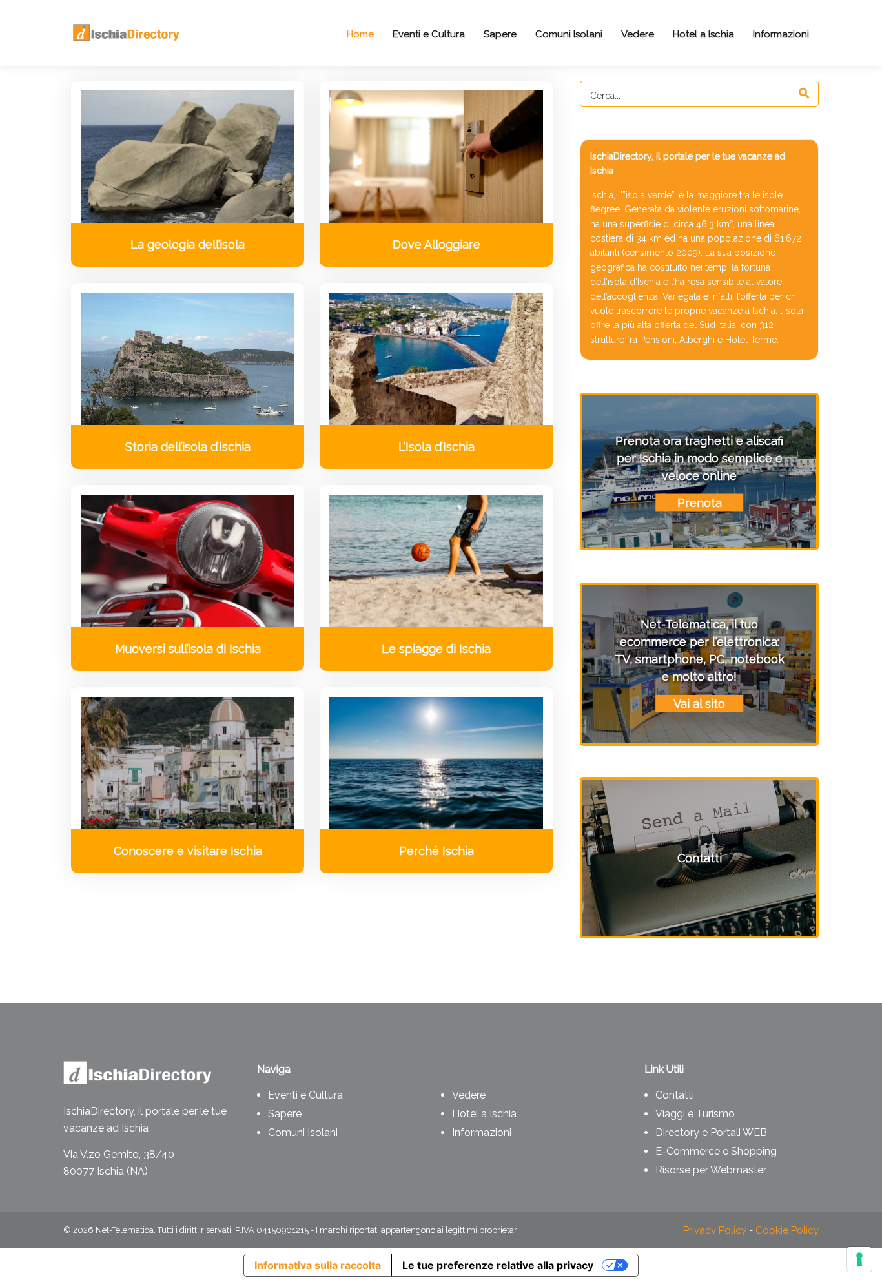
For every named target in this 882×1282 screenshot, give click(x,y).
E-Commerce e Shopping (716, 1151)
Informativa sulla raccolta (317, 1265)
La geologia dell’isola (187, 244)
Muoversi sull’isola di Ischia (188, 649)
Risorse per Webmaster (710, 1170)
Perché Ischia (436, 851)
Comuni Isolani (303, 1132)
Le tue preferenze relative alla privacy (497, 1265)
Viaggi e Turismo (695, 1114)
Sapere (285, 1114)
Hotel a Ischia (484, 1114)
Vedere (469, 1095)
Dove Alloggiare (436, 244)
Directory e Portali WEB (711, 1132)
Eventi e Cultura (305, 1095)
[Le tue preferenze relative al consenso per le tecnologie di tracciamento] (859, 1259)
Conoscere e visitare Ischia (188, 851)
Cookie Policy (787, 1230)
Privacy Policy (714, 1230)
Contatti (674, 1095)
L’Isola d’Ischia (436, 446)
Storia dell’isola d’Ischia (188, 446)
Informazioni (481, 1132)
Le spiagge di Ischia (436, 649)
